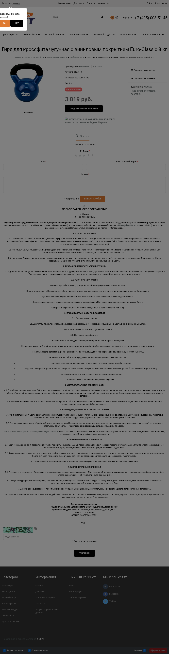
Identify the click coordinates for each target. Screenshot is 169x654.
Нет (17, 23)
